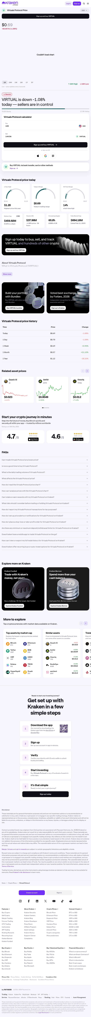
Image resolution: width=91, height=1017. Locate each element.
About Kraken (30, 909)
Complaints (28, 938)
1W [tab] (16, 82)
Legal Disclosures (43, 1012)
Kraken (11, 994)
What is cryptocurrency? (78, 952)
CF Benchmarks (32, 997)
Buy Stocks (29, 948)
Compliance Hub (51, 977)
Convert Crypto (75, 909)
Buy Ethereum (7, 954)
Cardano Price (52, 924)
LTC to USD (73, 936)
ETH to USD (73, 915)
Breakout (33, 994)
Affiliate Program (30, 927)
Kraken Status (29, 933)
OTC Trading (6, 924)
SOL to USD (73, 924)
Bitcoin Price (51, 913)
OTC (62, 997)
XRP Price (50, 921)
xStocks (23, 997)
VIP (39, 994)
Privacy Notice (15, 977)
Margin (4, 849)
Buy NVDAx (51, 952)
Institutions (6, 927)
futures (10, 849)
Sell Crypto (6, 915)
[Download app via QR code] (53, 156)
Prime (57, 997)
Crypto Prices (52, 909)
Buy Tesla (27, 954)
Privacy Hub (5, 977)
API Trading (6, 930)
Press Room (28, 924)
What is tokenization (76, 960)
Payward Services (14, 997)
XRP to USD (73, 918)
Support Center (30, 936)
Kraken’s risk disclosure (21, 872)
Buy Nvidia (28, 952)
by (7, 990)
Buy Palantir (28, 963)
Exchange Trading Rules (20, 980)
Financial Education (77, 948)
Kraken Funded (7, 941)
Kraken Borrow (7, 938)
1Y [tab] (27, 82)
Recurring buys (7, 936)
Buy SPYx (50, 960)
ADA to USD (73, 930)
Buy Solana (6, 966)
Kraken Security (30, 913)
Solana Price (51, 927)
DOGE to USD (74, 927)
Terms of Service (8, 866)
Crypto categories (53, 933)
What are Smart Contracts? (79, 954)
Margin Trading (7, 918)
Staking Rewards (8, 933)
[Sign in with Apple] (38, 156)
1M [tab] (21, 82)
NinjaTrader (25, 994)
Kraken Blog (28, 918)
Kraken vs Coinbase (76, 969)
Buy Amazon (28, 960)
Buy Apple (27, 957)
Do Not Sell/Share (37, 977)
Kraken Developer (30, 921)
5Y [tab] (32, 82)
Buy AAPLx (50, 957)
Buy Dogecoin (7, 957)
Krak (53, 997)
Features (6, 909)
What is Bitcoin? (74, 957)
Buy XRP (5, 960)
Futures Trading (7, 921)
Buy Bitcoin (6, 952)
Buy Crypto (6, 913)
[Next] (87, 371)
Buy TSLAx (50, 954)
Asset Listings (29, 930)
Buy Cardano (6, 963)
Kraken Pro (17, 994)
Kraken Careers (29, 915)
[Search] (84, 3)
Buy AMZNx (51, 963)
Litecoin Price (51, 930)
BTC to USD (73, 913)
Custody (67, 997)
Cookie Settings (26, 977)
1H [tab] (5, 82)
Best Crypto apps (75, 963)
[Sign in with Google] (45, 156)
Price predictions (53, 936)
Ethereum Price (52, 915)
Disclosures (33, 980)
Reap (40, 997)
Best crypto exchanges (77, 966)
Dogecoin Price (52, 918)
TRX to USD (73, 933)
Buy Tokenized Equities (56, 948)
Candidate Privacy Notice (46, 980)
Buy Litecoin (6, 969)
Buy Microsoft (29, 966)
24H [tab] (10, 82)
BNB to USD (73, 921)
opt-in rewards (21, 849)
